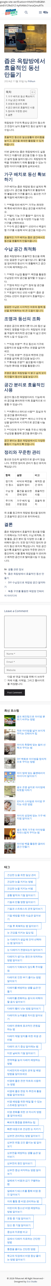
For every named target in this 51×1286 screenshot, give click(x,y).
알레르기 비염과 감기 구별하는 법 (23, 1182)
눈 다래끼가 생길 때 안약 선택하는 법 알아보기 (24, 941)
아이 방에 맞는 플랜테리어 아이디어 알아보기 (31, 774)
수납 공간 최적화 (16, 100)
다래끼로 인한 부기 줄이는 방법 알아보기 (24, 979)
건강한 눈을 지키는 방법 (20, 881)
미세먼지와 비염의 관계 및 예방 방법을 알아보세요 (24, 1072)
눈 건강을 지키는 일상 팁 (20, 932)
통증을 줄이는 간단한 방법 (21, 1249)
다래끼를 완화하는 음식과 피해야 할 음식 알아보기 (25, 999)
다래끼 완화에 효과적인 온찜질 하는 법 (23, 1027)
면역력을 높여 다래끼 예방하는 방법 (23, 1061)
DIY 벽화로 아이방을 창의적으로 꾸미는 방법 (31, 760)
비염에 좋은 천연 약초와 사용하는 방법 (24, 1082)
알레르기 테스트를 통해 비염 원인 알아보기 (24, 1192)
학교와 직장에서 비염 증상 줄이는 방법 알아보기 (24, 1257)
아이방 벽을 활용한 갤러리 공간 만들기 (31, 845)
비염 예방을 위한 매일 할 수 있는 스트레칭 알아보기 (24, 1103)
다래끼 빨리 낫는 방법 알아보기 (24, 1008)
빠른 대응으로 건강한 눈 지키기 (24, 1129)
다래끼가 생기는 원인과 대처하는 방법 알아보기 (25, 958)
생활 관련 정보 (16, 569)
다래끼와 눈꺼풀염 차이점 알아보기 (25, 1017)
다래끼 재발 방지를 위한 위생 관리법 (24, 1037)
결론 (10, 114)
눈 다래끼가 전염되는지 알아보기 (25, 949)
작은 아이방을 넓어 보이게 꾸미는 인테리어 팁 (31, 732)
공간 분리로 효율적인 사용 (21, 107)
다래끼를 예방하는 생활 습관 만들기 (24, 989)
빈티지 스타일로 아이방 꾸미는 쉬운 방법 (31, 803)
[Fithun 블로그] (10, 12)
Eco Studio (32, 1281)
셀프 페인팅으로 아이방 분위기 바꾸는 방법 (31, 718)
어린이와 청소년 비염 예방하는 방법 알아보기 (23, 1209)
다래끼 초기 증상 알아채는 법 (22, 1046)
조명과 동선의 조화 (17, 103)
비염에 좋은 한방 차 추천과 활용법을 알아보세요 (24, 1092)
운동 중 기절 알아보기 (19, 1218)
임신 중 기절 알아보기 (19, 1225)
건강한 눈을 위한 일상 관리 (21, 875)
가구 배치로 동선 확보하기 (21, 96)
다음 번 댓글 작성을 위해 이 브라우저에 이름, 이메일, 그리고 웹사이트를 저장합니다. (25, 680)
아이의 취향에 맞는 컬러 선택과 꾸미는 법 (31, 746)
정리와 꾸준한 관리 (17, 111)
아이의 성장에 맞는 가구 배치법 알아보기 (31, 817)
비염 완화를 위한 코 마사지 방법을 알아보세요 (24, 1113)
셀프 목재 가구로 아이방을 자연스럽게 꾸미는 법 (31, 831)
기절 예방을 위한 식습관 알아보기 (24, 917)
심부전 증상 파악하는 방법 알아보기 (24, 1171)
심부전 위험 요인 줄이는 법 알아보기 (24, 1144)
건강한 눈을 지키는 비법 (20, 888)
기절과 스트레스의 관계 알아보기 (25, 908)
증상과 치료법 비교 (17, 1231)
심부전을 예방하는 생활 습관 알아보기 (24, 1154)
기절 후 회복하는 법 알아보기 (22, 926)
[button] (26, 12)
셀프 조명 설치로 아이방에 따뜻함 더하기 (31, 789)
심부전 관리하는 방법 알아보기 (23, 1135)
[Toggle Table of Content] (31, 92)
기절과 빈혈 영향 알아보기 (21, 902)
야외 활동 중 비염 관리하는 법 (23, 1201)
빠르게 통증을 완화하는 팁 (21, 1122)
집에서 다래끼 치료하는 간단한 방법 (23, 1240)
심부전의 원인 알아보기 (19, 1163)
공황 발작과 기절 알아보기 (21, 895)
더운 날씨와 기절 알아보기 (21, 1053)
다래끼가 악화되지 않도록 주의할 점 (25, 968)
